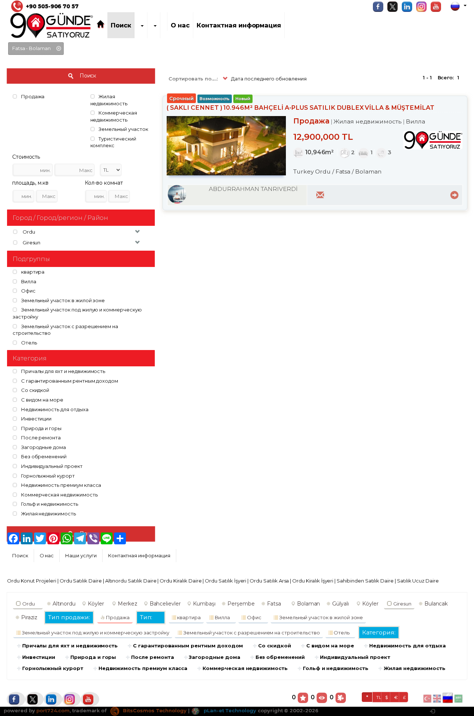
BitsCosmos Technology (154, 710)
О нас (180, 25)
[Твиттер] (394, 6)
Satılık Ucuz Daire (418, 581)
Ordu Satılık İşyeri (225, 581)
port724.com (52, 710)
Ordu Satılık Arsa (269, 581)
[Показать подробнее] (453, 194)
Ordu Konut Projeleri (31, 581)
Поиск (121, 25)
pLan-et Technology (229, 710)
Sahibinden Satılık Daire (365, 581)
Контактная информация (239, 25)
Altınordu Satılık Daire (131, 581)
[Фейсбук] (380, 6)
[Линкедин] (409, 6)
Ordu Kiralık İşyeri (312, 581)
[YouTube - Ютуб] (438, 6)
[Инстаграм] (423, 6)
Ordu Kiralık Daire (180, 581)
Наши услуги (80, 555)
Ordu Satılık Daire (81, 581)
